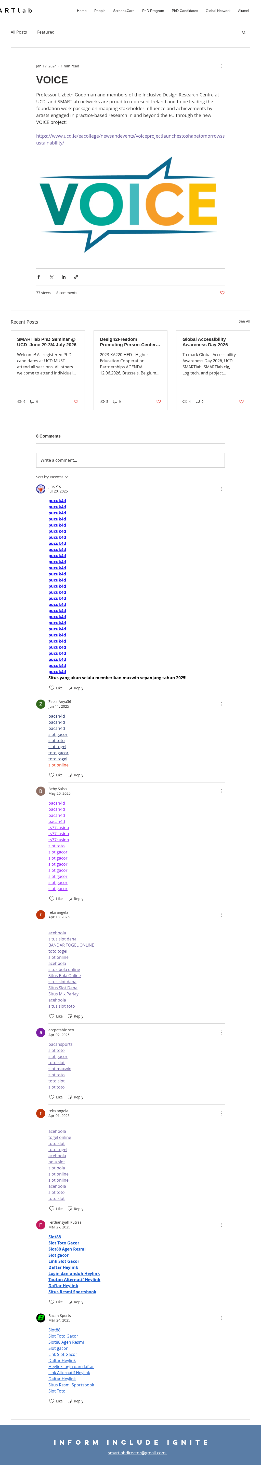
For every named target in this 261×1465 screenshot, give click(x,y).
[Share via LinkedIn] (63, 276)
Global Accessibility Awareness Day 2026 (205, 342)
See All (244, 321)
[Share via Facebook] (38, 276)
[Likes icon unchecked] (51, 688)
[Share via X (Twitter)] (51, 276)
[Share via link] (76, 276)
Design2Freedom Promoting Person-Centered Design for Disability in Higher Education (130, 342)
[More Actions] (222, 489)
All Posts (19, 32)
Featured (46, 32)
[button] (99, 10)
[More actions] (222, 66)
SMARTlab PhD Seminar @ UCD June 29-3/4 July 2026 (46, 342)
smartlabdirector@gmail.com (137, 1453)
